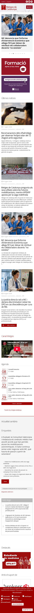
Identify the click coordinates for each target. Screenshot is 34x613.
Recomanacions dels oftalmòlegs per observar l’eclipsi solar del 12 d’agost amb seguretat (16, 135)
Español (9, 1)
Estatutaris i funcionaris (8, 129)
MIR (23, 129)
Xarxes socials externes (17, 599)
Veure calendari (17, 403)
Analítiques (28, 596)
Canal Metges (7, 336)
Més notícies (11, 325)
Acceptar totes (27, 610)
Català (3, 1)
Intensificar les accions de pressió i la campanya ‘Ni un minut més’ (15, 471)
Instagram (32, 2)
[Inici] (9, 7)
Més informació (17, 592)
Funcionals (6, 596)
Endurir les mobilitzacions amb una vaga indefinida (16, 462)
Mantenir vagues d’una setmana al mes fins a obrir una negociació (17, 467)
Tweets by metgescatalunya (12, 410)
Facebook (27, 2)
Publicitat (17, 596)
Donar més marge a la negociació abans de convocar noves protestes (17, 475)
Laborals (18, 129)
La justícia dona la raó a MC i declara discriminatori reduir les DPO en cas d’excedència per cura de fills (16, 303)
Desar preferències (18, 604)
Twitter (29, 2)
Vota (5, 481)
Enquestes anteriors (7, 492)
